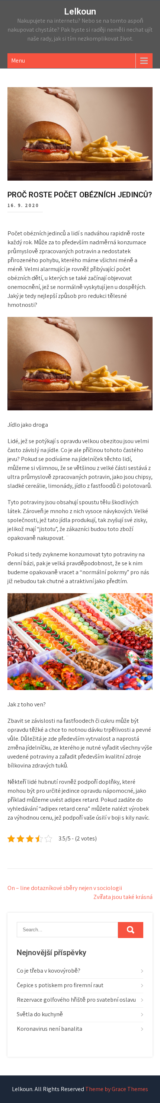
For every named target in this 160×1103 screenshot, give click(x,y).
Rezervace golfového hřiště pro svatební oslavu (76, 1000)
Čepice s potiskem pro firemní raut (60, 985)
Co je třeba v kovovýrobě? (48, 971)
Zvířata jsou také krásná (123, 897)
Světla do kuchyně (40, 1014)
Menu (18, 60)
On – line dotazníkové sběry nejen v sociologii (64, 888)
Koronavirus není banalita (49, 1029)
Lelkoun (80, 11)
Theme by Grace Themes (116, 1089)
